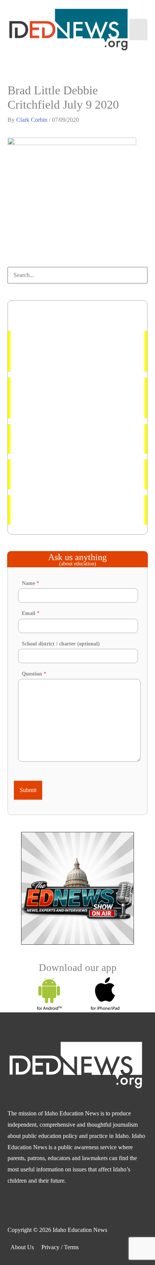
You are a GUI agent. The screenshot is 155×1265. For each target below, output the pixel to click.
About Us (22, 1247)
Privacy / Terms (60, 1247)
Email (31, 613)
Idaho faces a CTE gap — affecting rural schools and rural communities (76, 474)
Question (34, 674)
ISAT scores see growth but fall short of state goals (71, 510)
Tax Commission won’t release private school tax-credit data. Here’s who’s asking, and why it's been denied (77, 351)
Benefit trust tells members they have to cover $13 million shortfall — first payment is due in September (77, 397)
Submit (28, 790)
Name (30, 583)
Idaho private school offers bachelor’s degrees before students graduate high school (72, 439)
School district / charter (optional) (61, 644)
